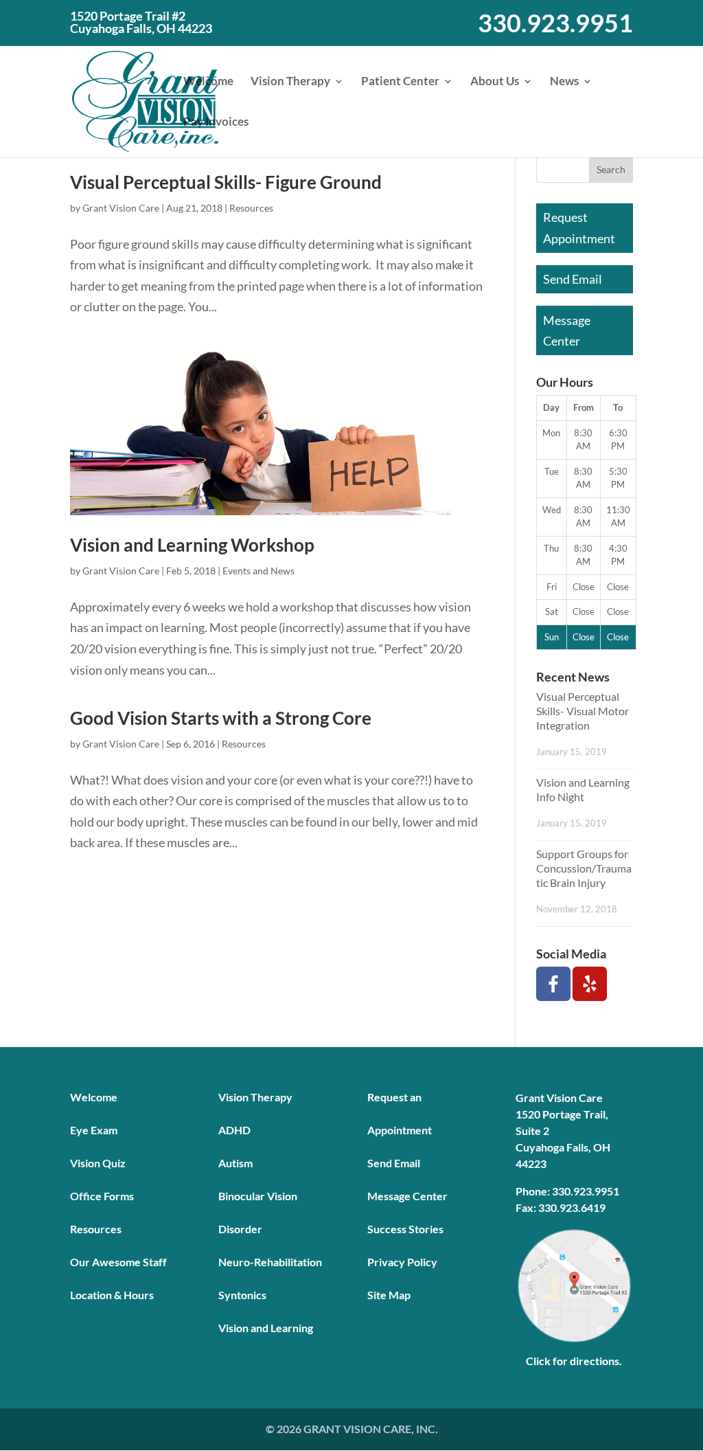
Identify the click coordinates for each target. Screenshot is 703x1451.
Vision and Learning (265, 1327)
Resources (251, 208)
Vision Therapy (290, 82)
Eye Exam (93, 1129)
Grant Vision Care (120, 208)
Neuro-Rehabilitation (270, 1261)
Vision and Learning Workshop (192, 545)
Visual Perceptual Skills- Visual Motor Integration (582, 711)
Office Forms (102, 1195)
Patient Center (400, 82)
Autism (235, 1162)
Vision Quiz (98, 1162)
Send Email (572, 278)
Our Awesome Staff (118, 1261)
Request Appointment (579, 228)
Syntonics (242, 1294)
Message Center (566, 331)
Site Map (389, 1294)
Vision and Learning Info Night (583, 789)
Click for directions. (574, 1360)
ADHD (234, 1129)
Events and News (258, 570)
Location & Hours (112, 1294)
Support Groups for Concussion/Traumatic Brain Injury (584, 868)
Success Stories (405, 1228)
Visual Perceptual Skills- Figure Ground (226, 182)
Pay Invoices (216, 122)
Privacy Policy (402, 1261)
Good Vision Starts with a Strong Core (220, 718)
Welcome (208, 82)
